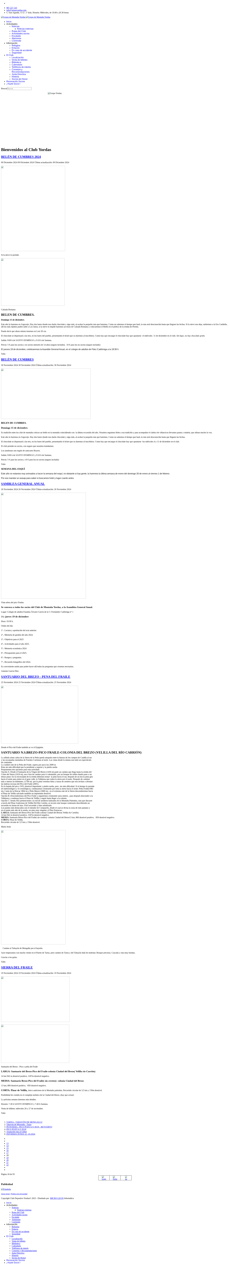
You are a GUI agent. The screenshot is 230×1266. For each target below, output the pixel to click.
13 (7, 1143)
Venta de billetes (19, 60)
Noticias (15, 26)
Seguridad (17, 53)
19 (7, 1158)
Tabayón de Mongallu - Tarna (18, 1124)
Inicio (8, 21)
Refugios (16, 45)
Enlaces (15, 48)
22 (7, 1165)
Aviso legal (5, 1194)
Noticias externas (25, 29)
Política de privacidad (19, 1194)
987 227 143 (11, 8)
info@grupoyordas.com (16, 10)
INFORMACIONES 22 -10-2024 (20, 1134)
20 (7, 1160)
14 (7, 1146)
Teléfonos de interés (21, 67)
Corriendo (16, 41)
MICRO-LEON (57, 1198)
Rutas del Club (19, 31)
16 (7, 1150)
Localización (18, 57)
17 (7, 1153)
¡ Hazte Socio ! (13, 84)
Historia (15, 77)
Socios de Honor (20, 79)
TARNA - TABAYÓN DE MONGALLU (24, 1122)
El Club (9, 55)
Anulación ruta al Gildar (16, 1132)
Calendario (17, 65)
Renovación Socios (15, 81)
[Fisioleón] (6, 1189)
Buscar (4, 88)
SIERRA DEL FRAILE (17, 967)
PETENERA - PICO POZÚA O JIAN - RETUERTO (29, 1127)
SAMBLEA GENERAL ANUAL (23, 484)
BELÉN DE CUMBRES (17, 359)
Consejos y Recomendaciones (21, 70)
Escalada (16, 36)
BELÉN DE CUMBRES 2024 (21, 156)
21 (7, 1162)
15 (7, 1148)
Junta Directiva (19, 74)
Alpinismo (16, 38)
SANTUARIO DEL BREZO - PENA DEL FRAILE (35, 676)
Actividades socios (20, 33)
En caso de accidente (22, 50)
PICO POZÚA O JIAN (16, 1129)
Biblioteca (16, 62)
